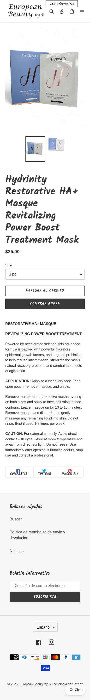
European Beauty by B (35, 684)
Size (8, 265)
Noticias (17, 551)
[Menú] (82, 11)
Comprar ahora (45, 303)
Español (43, 627)
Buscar (16, 519)
